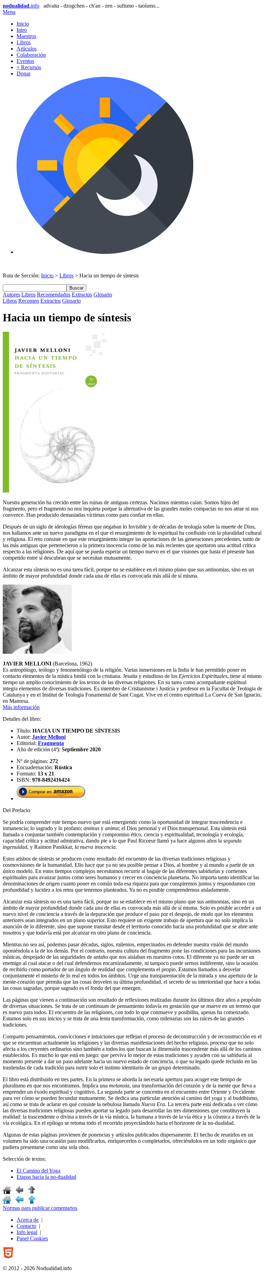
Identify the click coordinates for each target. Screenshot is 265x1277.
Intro (22, 30)
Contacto (26, 1226)
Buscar (76, 288)
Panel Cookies (32, 1238)
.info (21, 6)
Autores (11, 294)
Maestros (26, 36)
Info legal (27, 1232)
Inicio (23, 24)
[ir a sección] (19, 1192)
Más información (21, 707)
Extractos (82, 294)
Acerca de (28, 1220)
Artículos (27, 49)
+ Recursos (29, 67)
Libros (24, 42)
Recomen (28, 301)
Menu (9, 12)
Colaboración (31, 55)
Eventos (25, 61)
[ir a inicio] (7, 1192)
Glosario (103, 294)
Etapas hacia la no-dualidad (46, 1177)
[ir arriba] (32, 1192)
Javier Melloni (49, 737)
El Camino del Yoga (38, 1171)
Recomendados (53, 294)
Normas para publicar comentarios (40, 1208)
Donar (23, 73)
